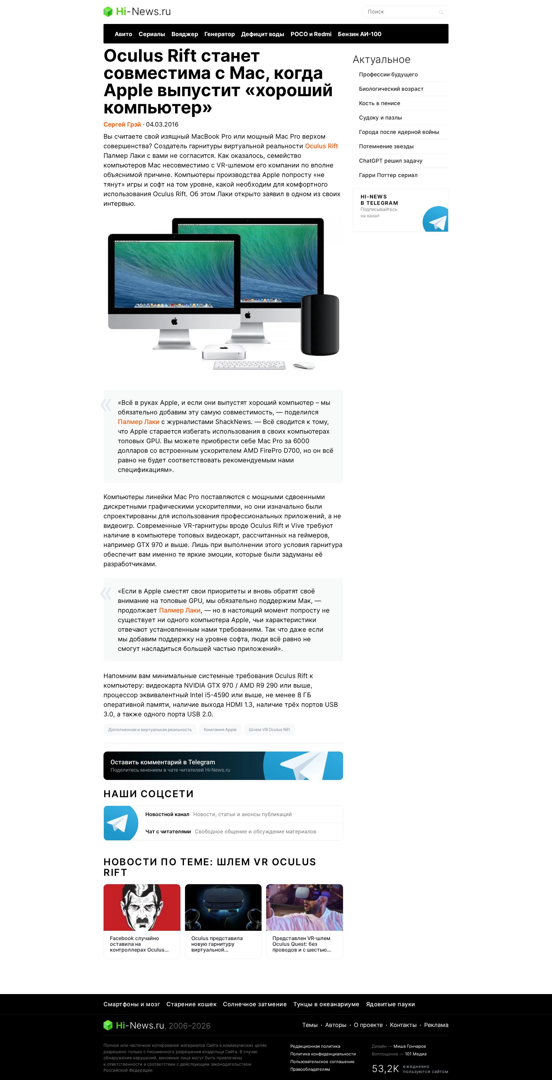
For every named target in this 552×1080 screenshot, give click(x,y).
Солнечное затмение (255, 1004)
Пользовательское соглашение (322, 1061)
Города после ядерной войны (399, 132)
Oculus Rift (321, 146)
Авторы (336, 1025)
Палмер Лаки (138, 422)
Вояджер (185, 34)
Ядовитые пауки (390, 1004)
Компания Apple (220, 729)
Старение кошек (191, 1004)
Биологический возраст (391, 89)
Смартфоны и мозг (131, 1004)
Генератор (219, 34)
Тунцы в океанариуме (326, 1004)
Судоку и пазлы (380, 117)
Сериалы (152, 34)
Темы (310, 1025)
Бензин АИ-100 (359, 34)
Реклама (436, 1025)
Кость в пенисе (379, 103)
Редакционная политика (315, 1046)
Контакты (403, 1025)
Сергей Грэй (122, 124)
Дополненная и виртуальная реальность (150, 729)
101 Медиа (415, 1053)
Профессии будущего (388, 74)
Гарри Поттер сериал (388, 175)
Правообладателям (310, 1069)
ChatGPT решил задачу (391, 161)
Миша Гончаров (410, 1046)
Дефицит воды (262, 34)
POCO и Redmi (311, 34)
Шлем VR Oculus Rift (269, 729)
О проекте (368, 1025)
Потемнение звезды (386, 146)
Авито (123, 34)
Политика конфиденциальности (323, 1053)
